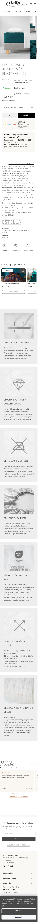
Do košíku (26, 115)
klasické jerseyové (12, 173)
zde (3, 906)
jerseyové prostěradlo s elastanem (21, 164)
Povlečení (6, 11)
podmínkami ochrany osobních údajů (18, 846)
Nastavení (19, 911)
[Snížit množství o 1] (4, 115)
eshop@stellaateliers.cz (13, 144)
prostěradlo (16, 171)
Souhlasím (19, 917)
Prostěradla (17, 11)
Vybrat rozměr (13, 292)
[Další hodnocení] (36, 764)
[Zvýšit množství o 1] (14, 115)
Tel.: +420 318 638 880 (11, 892)
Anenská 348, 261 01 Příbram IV (16, 857)
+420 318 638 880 (24, 140)
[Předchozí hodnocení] (31, 764)
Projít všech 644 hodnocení (19, 796)
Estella (23, 88)
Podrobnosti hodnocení (21, 82)
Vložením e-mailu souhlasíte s (18, 845)
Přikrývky (27, 11)
